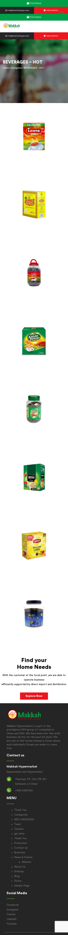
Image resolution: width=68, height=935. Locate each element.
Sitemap (19, 871)
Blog (17, 876)
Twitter (11, 914)
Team (17, 824)
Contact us (21, 848)
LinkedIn (11, 919)
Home (6, 68)
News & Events (23, 857)
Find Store (35, 3)
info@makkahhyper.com (18, 10)
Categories (16, 68)
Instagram (12, 909)
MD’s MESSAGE (24, 819)
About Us (20, 866)
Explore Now (34, 696)
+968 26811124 (52, 10)
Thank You (20, 810)
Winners (26, 862)
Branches (19, 852)
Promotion (20, 843)
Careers (19, 829)
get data (19, 833)
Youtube (12, 924)
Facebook (13, 905)
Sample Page (21, 885)
